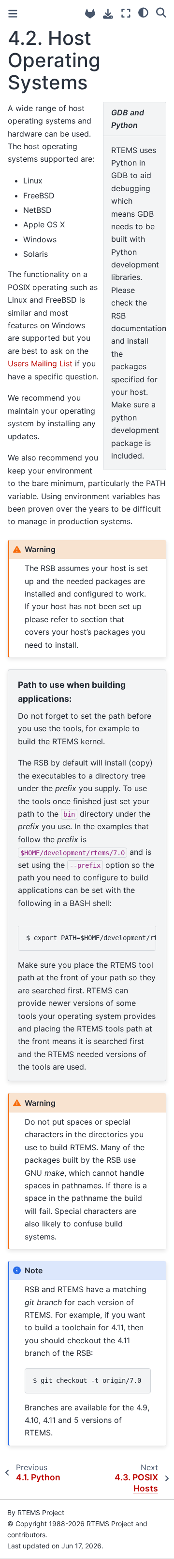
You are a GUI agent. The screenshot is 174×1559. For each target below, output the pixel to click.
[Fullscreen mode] (126, 13)
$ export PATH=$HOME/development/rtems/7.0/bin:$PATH (91, 938)
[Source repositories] (90, 14)
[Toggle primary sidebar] (13, 14)
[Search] (161, 12)
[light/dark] (143, 12)
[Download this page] (108, 14)
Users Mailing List (40, 363)
